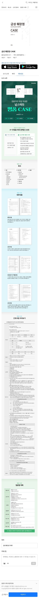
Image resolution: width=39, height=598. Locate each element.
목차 (13, 74)
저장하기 (23, 594)
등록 (33, 563)
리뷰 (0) (20, 74)
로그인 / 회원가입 (32, 2)
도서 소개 (6, 74)
